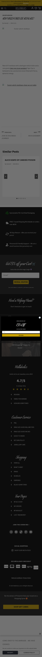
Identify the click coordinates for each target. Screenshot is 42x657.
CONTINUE (21, 335)
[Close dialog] (40, 317)
